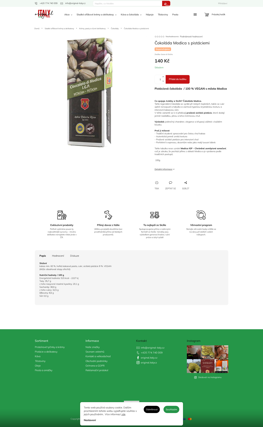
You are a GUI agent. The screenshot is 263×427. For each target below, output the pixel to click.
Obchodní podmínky (96, 361)
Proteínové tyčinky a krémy (50, 347)
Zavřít (174, 179)
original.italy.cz (149, 357)
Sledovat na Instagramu (210, 377)
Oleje (38, 365)
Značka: (164, 54)
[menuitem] (68, 14)
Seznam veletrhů (95, 351)
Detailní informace (163, 169)
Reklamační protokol (97, 370)
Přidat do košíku (177, 79)
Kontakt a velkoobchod (98, 356)
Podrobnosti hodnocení (191, 36)
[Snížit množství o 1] (163, 81)
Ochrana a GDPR (95, 365)
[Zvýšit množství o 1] (163, 77)
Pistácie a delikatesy (46, 351)
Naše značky (93, 347)
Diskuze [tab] (74, 255)
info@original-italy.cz (152, 347)
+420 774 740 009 (152, 352)
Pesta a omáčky (43, 370)
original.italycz (149, 362)
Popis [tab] (42, 255)
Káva (37, 356)
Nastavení (90, 420)
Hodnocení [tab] (58, 255)
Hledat (167, 5)
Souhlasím (171, 409)
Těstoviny (40, 361)
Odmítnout (152, 409)
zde (123, 414)
